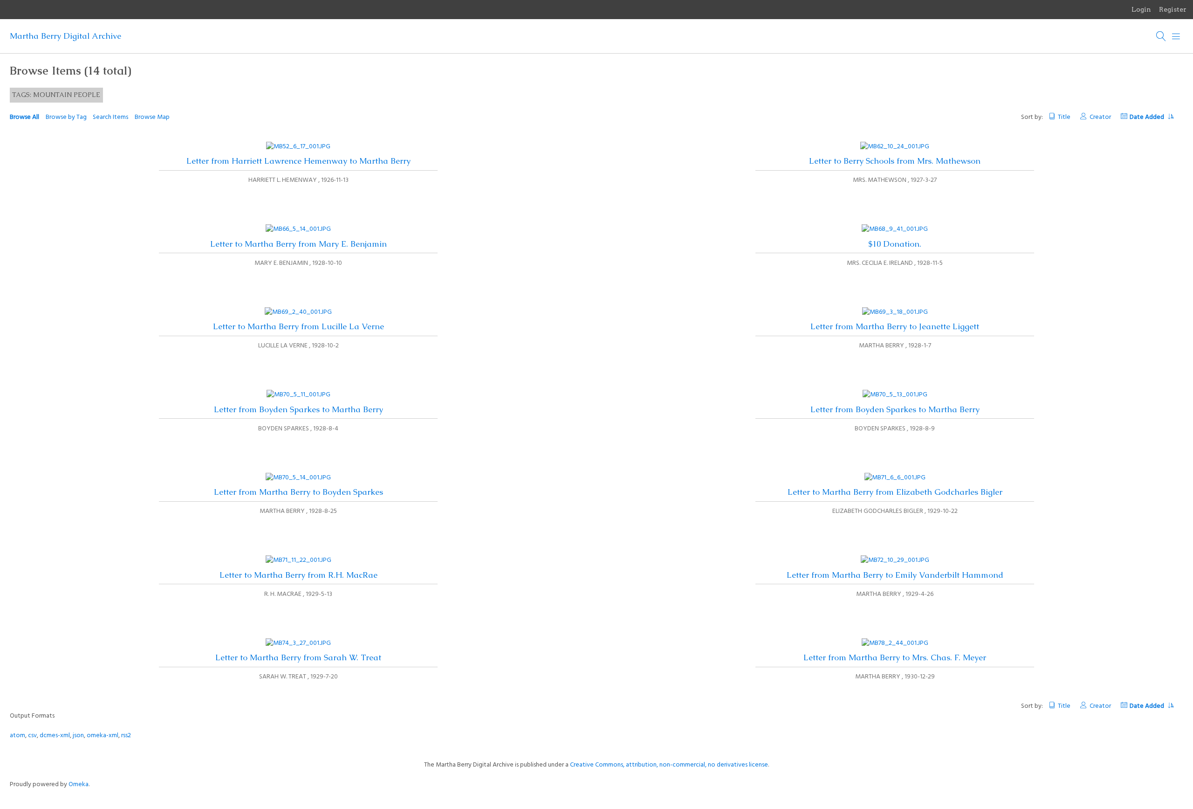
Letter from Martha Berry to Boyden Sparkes (298, 492)
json (78, 735)
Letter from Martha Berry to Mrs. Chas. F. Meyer (894, 657)
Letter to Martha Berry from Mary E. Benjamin (298, 244)
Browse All (24, 117)
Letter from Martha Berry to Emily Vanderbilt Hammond (895, 575)
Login (1141, 9)
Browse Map (152, 117)
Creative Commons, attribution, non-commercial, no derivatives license (669, 765)
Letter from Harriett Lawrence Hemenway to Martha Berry (298, 161)
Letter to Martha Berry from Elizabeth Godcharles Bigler (895, 492)
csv (32, 735)
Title (1064, 117)
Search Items (110, 117)
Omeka (79, 784)
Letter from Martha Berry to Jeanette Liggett (894, 326)
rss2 (126, 735)
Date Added (1148, 117)
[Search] (1161, 36)
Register (1172, 9)
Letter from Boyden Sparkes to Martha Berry (298, 409)
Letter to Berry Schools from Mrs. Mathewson (894, 161)
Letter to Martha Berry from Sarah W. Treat (298, 657)
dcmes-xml (55, 735)
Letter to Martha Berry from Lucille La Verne (298, 326)
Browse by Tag (66, 117)
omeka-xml (102, 735)
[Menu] (1176, 36)
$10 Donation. (894, 244)
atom (17, 735)
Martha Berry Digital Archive (65, 36)
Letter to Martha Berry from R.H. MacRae (298, 575)
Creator (1100, 117)
